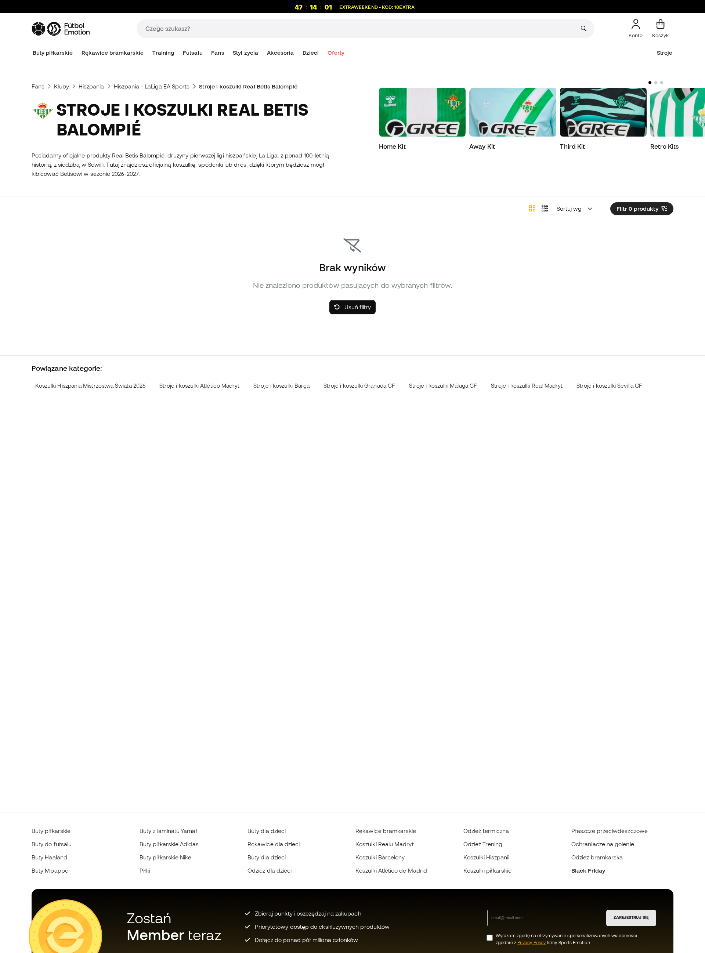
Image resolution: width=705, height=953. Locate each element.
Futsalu (193, 53)
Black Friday (588, 870)
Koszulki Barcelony (380, 857)
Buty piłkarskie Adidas (169, 844)
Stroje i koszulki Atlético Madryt (199, 386)
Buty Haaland (49, 857)
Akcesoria (280, 53)
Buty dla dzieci (266, 830)
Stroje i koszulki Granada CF (359, 386)
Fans (217, 53)
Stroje (664, 53)
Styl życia (245, 53)
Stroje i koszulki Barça (281, 386)
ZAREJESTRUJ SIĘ (631, 917)
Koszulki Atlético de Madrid (391, 870)
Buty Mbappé (50, 870)
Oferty (336, 53)
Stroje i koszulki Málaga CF (443, 386)
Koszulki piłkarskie (487, 870)
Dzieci (311, 53)
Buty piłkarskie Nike (166, 857)
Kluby (61, 86)
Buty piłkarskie (53, 53)
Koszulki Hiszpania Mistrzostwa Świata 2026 (90, 386)
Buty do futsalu (52, 844)
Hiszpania (91, 86)
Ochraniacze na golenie (602, 844)
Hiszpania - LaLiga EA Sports (151, 86)
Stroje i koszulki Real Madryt (527, 386)
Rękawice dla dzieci (273, 844)
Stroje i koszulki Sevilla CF (609, 386)
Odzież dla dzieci (269, 870)
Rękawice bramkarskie (113, 53)
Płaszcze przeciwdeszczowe (609, 830)
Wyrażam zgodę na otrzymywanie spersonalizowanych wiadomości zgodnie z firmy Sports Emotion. (566, 939)
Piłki (145, 870)
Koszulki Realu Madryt (384, 844)
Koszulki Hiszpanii (486, 857)
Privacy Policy (531, 942)
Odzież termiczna (486, 830)
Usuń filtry (357, 307)
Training (163, 53)
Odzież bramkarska (597, 857)
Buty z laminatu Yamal (168, 830)
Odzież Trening (482, 844)
